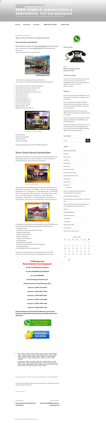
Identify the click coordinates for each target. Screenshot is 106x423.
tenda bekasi (22, 357)
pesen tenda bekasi (50, 353)
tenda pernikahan (34, 357)
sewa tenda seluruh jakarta (28, 365)
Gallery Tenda (67, 157)
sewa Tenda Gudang (24, 355)
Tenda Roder (67, 218)
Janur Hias (66, 160)
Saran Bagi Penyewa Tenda (71, 175)
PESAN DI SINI (65, 24)
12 (73, 248)
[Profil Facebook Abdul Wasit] (72, 68)
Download (66, 154)
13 (77, 248)
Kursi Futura (69, 187)
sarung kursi (47, 361)
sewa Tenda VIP (42, 356)
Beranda (17, 24)
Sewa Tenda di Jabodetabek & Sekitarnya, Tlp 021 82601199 (44, 11)
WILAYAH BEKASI (41, 46)
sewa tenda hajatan (50, 362)
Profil (65, 66)
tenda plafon (45, 357)
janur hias (21, 361)
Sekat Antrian (67, 182)
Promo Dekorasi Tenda (70, 172)
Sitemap (66, 209)
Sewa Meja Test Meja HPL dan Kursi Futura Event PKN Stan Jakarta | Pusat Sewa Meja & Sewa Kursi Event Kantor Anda (77, 126)
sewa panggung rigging (34, 362)
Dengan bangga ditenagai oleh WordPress (26, 419)
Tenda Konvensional (69, 215)
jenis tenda (30, 353)
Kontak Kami (26, 24)
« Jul (69, 259)
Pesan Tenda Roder (69, 169)
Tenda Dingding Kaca (69, 212)
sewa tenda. (52, 356)
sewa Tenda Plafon (29, 356)
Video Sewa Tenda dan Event (71, 231)
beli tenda (21, 353)
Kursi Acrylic (67, 166)
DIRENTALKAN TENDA (50, 24)
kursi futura (30, 361)
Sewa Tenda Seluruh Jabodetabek (46, 364)
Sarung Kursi (67, 179)
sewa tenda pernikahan (40, 355)
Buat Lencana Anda (69, 70)
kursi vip (39, 361)
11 (69, 248)
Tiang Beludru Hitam (69, 224)
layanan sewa (37, 48)
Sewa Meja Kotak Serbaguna (71, 196)
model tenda (38, 353)
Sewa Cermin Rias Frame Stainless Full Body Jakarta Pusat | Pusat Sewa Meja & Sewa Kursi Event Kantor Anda (76, 104)
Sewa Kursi (36, 24)
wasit (29, 35)
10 (65, 248)
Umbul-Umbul (67, 227)
